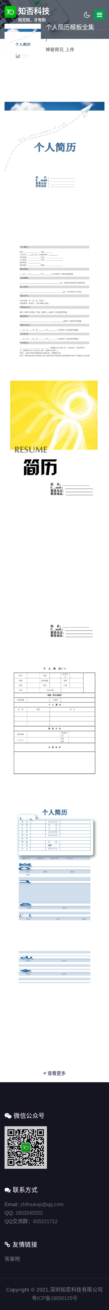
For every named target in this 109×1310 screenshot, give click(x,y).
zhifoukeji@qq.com (42, 1204)
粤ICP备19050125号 (55, 1298)
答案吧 (12, 1259)
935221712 (45, 1221)
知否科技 (33, 14)
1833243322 (29, 1213)
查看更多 (56, 1073)
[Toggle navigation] (99, 15)
